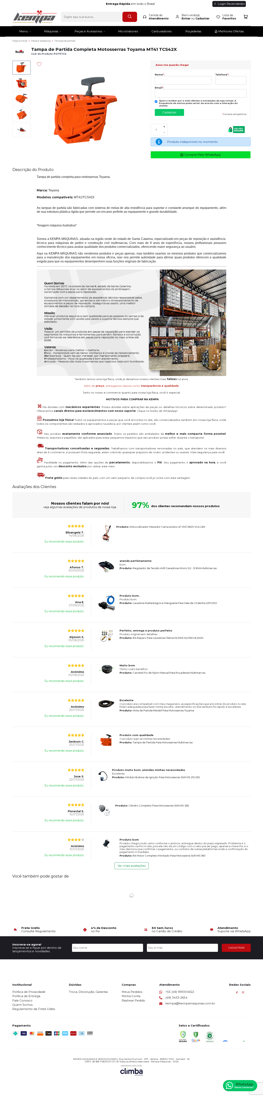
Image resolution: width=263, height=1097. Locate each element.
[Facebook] (237, 993)
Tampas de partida (64, 40)
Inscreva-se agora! (26, 944)
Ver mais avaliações (132, 866)
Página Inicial (20, 40)
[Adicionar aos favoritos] (39, 64)
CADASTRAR (236, 947)
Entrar (186, 18)
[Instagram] (243, 993)
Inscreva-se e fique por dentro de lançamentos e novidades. (36, 949)
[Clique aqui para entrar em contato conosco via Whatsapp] (240, 1085)
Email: (159, 87)
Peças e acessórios (41, 40)
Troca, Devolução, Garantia (88, 992)
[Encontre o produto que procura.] (129, 17)
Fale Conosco (22, 1000)
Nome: (159, 74)
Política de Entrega (26, 996)
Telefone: (222, 74)
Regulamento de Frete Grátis (33, 1009)
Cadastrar (202, 18)
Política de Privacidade (28, 992)
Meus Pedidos (132, 992)
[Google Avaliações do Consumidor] (235, 1036)
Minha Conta (131, 996)
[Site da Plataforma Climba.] (131, 1070)
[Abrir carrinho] (246, 17)
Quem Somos (22, 1005)
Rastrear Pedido (133, 1000)
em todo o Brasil (131, 4)
